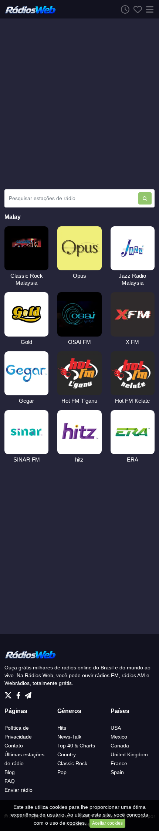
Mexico (119, 737)
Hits (61, 728)
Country (66, 754)
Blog (9, 772)
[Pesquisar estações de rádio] (145, 198)
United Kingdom (129, 754)
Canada (120, 746)
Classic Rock (72, 763)
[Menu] (148, 9)
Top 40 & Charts (76, 746)
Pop (62, 772)
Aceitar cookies (107, 823)
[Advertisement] (79, 103)
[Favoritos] (135, 9)
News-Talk (69, 737)
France (119, 763)
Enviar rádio (18, 790)
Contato (13, 746)
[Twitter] (9, 693)
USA (116, 728)
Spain (117, 772)
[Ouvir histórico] (123, 9)
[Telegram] (28, 693)
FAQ (9, 781)
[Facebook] (19, 693)
